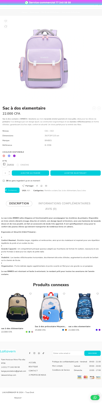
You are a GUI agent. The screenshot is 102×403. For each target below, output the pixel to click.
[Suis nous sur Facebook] (30, 353)
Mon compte (57, 366)
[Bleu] (63, 330)
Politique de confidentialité (63, 361)
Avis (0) (51, 209)
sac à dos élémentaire (12, 328)
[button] (95, 397)
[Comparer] (6, 26)
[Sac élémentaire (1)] (44, 60)
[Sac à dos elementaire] (99, 108)
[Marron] (66, 330)
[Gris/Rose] (32, 332)
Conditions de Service (61, 370)
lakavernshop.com (8, 375)
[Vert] (27, 332)
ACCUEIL (32, 362)
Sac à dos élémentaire (50, 12)
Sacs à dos (34, 12)
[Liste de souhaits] (6, 21)
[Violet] (99, 330)
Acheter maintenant (75, 173)
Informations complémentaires (64, 203)
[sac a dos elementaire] (84, 307)
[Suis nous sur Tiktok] (43, 353)
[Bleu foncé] (97, 330)
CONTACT (33, 370)
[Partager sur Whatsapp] (41, 186)
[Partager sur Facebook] (37, 186)
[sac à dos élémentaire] (17, 308)
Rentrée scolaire (51, 190)
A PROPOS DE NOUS (37, 375)
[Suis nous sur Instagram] (34, 353)
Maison (25, 12)
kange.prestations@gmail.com (13, 371)
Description (19, 203)
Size (4, 161)
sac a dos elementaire (79, 326)
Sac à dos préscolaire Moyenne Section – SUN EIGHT (51, 326)
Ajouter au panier (30, 173)
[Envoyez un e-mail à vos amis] (46, 186)
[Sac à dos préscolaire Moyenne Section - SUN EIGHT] (51, 307)
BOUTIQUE (33, 366)
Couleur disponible (13, 152)
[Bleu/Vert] (29, 332)
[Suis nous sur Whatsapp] (39, 353)
